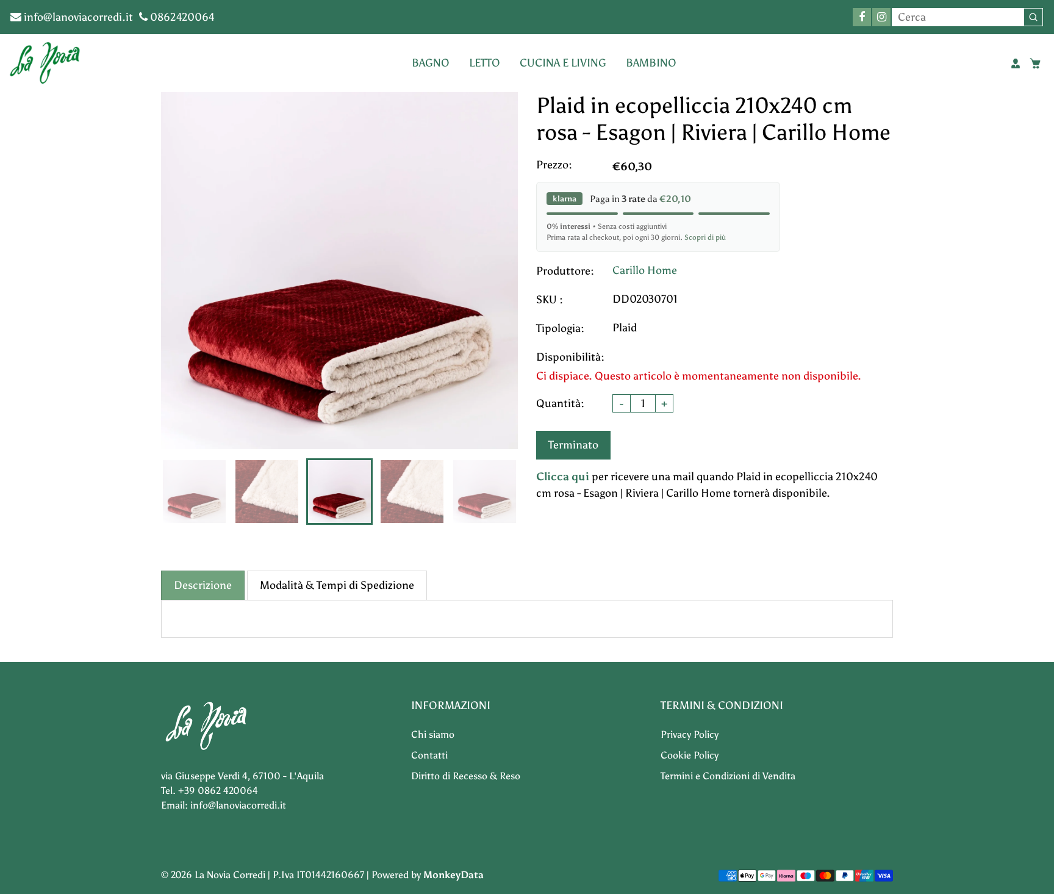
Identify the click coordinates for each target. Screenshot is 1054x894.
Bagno (431, 63)
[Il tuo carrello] (1035, 63)
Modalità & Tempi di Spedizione (337, 585)
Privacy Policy (690, 734)
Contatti (429, 755)
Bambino (651, 63)
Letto (484, 63)
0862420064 (181, 17)
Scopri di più (705, 237)
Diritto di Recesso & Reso (465, 776)
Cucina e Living (563, 63)
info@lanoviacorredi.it (77, 17)
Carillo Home (644, 270)
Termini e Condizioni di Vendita (728, 776)
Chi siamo (432, 734)
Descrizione (203, 585)
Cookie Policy (690, 755)
